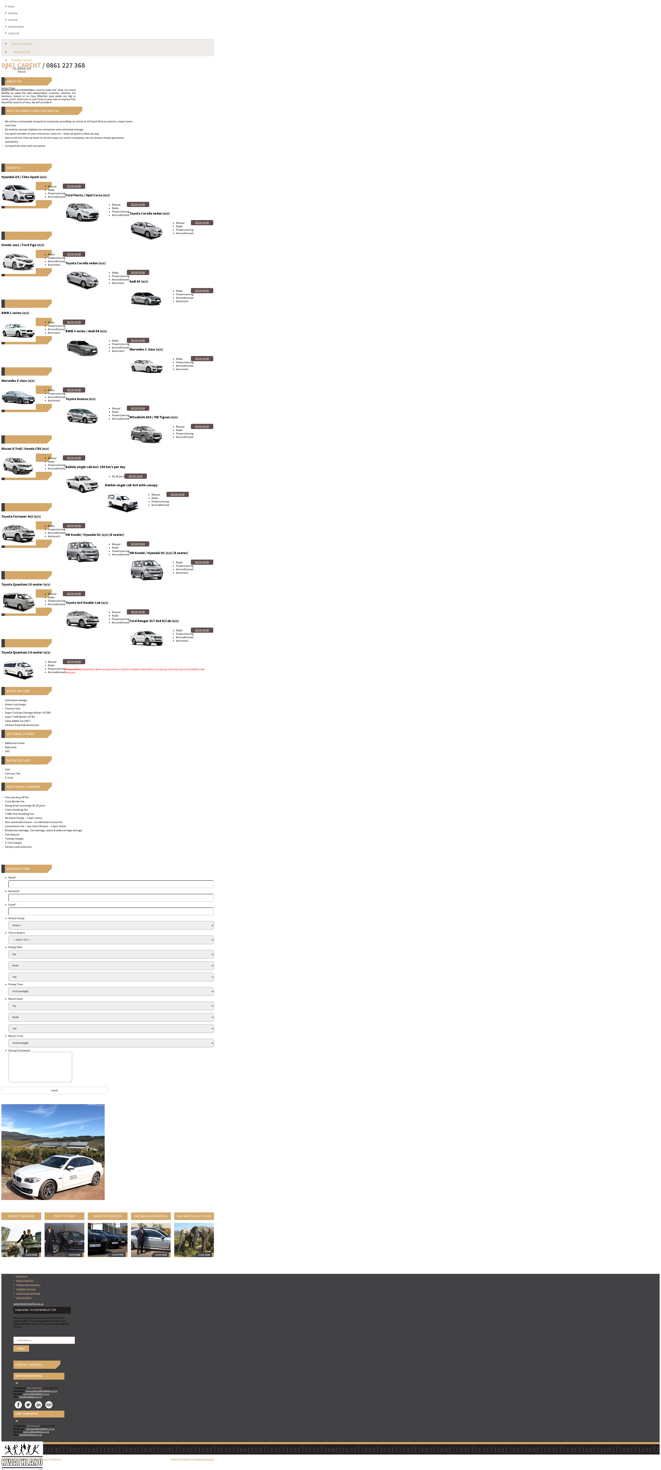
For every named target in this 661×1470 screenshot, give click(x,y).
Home (11, 6)
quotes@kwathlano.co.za (36, 1393)
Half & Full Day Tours (22, 79)
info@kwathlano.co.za (30, 1396)
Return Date (15, 998)
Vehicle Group (16, 918)
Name (12, 877)
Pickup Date (15, 947)
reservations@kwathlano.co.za (41, 1391)
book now (74, 186)
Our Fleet (13, 19)
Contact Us (13, 33)
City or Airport (16, 932)
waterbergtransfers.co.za (28, 1304)
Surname (14, 891)
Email (12, 904)
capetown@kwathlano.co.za (39, 1428)
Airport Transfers (22, 43)
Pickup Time (15, 984)
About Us (13, 12)
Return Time (15, 1036)
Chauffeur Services (21, 60)
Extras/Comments (19, 1050)
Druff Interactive (204, 1459)
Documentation (16, 26)
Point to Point (21, 51)
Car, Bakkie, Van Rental (22, 69)
